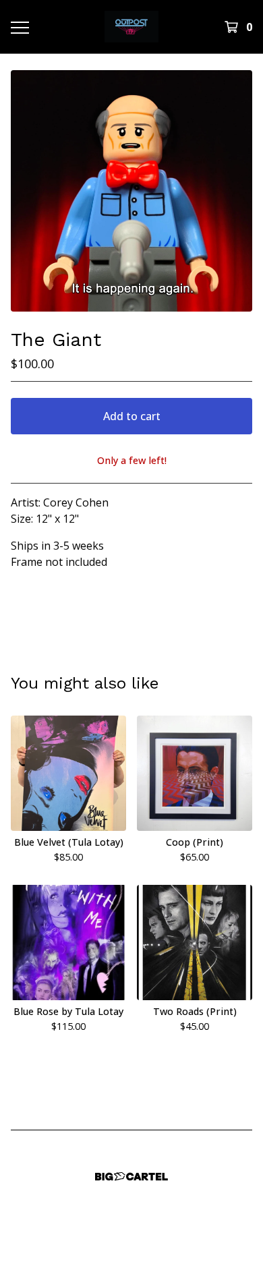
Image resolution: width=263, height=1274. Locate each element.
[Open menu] (19, 27)
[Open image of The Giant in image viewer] (131, 191)
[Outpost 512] (131, 26)
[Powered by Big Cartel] (131, 1176)
